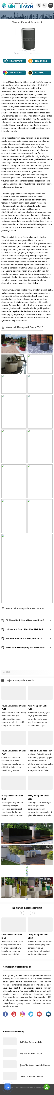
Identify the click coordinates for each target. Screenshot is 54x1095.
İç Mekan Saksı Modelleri (40, 751)
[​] (5, 1016)
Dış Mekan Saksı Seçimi (31, 1053)
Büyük (41, 153)
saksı (12, 240)
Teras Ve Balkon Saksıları (31, 1076)
